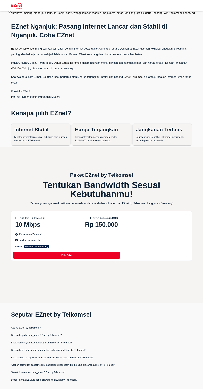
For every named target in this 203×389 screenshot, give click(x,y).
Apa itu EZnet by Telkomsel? (26, 327)
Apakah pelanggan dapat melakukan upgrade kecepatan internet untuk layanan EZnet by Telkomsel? (63, 364)
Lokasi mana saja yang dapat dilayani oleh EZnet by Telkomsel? (44, 379)
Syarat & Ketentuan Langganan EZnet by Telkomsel (37, 372)
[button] (101, 327)
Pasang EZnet (77, 54)
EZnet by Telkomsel (22, 48)
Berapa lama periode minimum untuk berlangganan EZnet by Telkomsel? (48, 350)
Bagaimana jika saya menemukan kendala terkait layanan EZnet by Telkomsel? (52, 357)
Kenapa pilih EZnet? (41, 113)
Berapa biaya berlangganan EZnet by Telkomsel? (36, 335)
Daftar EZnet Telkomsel (68, 62)
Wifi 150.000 (18, 68)
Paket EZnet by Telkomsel (101, 175)
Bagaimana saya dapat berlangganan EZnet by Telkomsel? (41, 342)
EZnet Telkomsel (133, 76)
